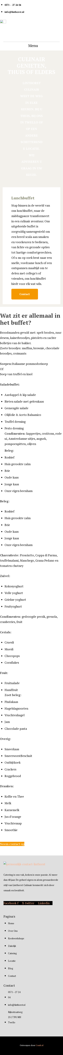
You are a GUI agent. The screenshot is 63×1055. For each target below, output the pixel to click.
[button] (31, 45)
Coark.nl (39, 1045)
